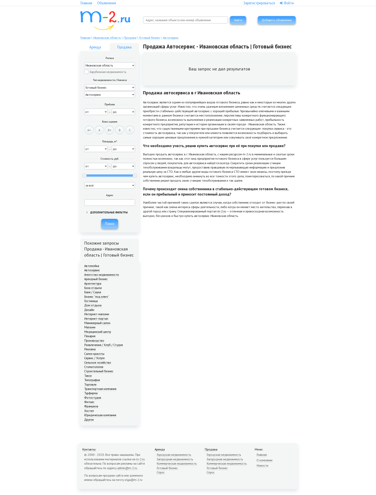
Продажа (130, 38)
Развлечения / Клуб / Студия (103, 345)
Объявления (106, 3)
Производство (94, 340)
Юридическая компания (100, 415)
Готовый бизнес (149, 38)
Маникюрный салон (97, 323)
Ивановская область (107, 38)
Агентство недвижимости (101, 275)
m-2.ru (221, 211)
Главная (86, 3)
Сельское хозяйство (97, 362)
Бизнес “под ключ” (96, 296)
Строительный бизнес (98, 371)
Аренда (95, 47)
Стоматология (93, 367)
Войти (288, 3)
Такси (88, 376)
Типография (92, 380)
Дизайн (89, 310)
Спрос (161, 472)
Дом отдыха (92, 305)
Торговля (90, 384)
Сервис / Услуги (94, 358)
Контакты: (89, 449)
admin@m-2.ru (127, 468)
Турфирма (91, 393)
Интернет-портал (96, 318)
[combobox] (185, 20)
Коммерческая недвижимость (177, 463)
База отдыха (93, 288)
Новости (262, 465)
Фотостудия (92, 397)
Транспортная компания (100, 389)
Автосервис (171, 38)
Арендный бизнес (96, 279)
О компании (264, 460)
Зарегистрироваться (259, 3)
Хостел (89, 411)
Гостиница (91, 301)
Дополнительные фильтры (109, 212)
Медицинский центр (97, 332)
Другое (89, 419)
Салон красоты (94, 354)
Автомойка (91, 266)
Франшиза (91, 406)
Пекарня (89, 336)
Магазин (89, 327)
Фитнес (89, 402)
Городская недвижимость (174, 455)
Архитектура (92, 283)
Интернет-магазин (96, 314)
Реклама (90, 349)
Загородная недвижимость (175, 459)
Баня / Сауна (92, 292)
